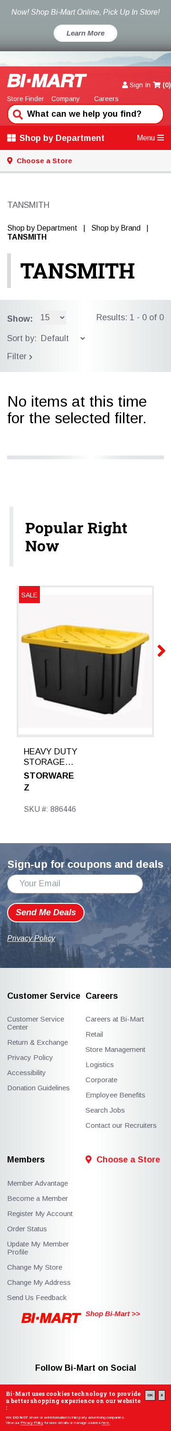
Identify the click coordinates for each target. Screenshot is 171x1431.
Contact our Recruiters (121, 1125)
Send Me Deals (46, 912)
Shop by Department (61, 138)
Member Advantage (37, 1183)
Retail (94, 1034)
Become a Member (37, 1198)
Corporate (101, 1080)
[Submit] (16, 113)
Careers (106, 98)
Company (65, 98)
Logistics (100, 1064)
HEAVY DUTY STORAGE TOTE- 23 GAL (50, 757)
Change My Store (34, 1267)
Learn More (85, 33)
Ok (150, 1395)
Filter (18, 356)
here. (106, 1423)
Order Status (27, 1229)
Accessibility (26, 1073)
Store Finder (25, 98)
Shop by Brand (116, 228)
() (166, 85)
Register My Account (40, 1213)
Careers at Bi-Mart (115, 1019)
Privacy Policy (31, 1423)
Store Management (115, 1049)
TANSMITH (77, 270)
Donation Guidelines (38, 1088)
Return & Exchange (37, 1042)
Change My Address (39, 1282)
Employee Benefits (115, 1095)
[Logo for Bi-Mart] (47, 80)
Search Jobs (105, 1110)
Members (26, 1159)
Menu (146, 138)
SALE (29, 595)
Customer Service (43, 996)
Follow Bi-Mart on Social (85, 1368)
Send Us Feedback (36, 1297)
